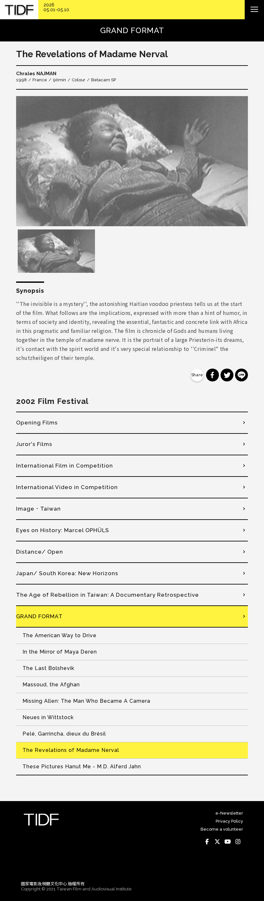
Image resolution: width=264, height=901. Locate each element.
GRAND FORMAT (39, 616)
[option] (132, 161)
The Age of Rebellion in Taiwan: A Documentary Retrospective (107, 595)
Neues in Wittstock (48, 717)
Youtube (227, 841)
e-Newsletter (229, 813)
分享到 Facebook (212, 375)
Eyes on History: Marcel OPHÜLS (62, 530)
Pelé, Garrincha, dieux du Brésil (64, 734)
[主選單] (254, 9)
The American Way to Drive (60, 635)
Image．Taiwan (38, 508)
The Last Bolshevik (48, 668)
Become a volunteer (222, 829)
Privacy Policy (229, 821)
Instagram (238, 841)
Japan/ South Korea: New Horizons (67, 573)
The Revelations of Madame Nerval (71, 750)
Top (237, 867)
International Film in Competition (64, 465)
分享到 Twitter (227, 375)
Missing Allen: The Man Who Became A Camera (86, 701)
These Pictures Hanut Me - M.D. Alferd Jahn (82, 766)
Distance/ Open (39, 552)
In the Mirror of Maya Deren (60, 652)
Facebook (207, 841)
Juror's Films (34, 444)
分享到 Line (241, 375)
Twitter (217, 841)
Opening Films (37, 422)
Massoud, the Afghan (51, 685)
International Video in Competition (67, 487)
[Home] (19, 10)
